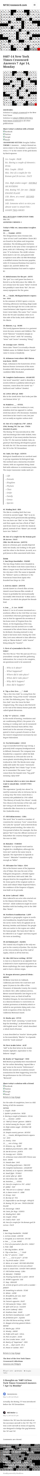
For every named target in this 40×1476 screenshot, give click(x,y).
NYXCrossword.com (15, 5)
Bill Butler (19, 1371)
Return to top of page (11, 1097)
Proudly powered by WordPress (13, 1473)
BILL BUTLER (9, 216)
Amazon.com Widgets (12, 1364)
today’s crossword (20, 112)
